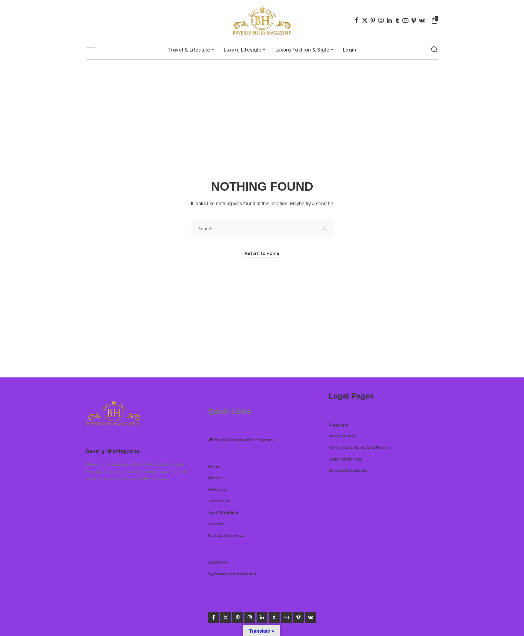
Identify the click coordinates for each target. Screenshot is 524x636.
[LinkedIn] (389, 20)
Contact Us (218, 500)
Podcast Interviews (226, 535)
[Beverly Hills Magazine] (262, 20)
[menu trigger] (95, 50)
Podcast (215, 523)
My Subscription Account (231, 573)
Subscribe (217, 561)
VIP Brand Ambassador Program (240, 439)
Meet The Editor (223, 512)
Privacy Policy (342, 435)
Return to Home (262, 253)
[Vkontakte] (422, 20)
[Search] (434, 50)
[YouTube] (405, 20)
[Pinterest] (373, 20)
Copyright (338, 424)
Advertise (216, 489)
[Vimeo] (414, 20)
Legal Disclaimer (345, 458)
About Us (216, 477)
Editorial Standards (348, 470)
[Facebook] (357, 20)
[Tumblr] (397, 20)
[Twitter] (365, 20)
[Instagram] (381, 20)
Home (213, 466)
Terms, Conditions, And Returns (360, 447)
